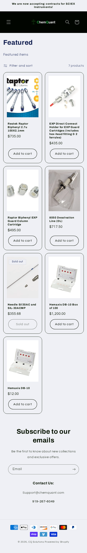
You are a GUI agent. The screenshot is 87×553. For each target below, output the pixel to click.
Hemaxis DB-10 (19, 388)
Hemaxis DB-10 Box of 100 (63, 306)
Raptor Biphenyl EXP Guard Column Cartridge (22, 221)
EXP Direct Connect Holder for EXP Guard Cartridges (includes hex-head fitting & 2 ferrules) (64, 130)
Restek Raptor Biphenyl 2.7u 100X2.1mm (18, 127)
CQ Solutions (36, 542)
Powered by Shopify (57, 542)
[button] (8, 22)
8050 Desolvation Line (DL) (61, 219)
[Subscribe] (74, 469)
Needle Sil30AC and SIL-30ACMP (22, 306)
